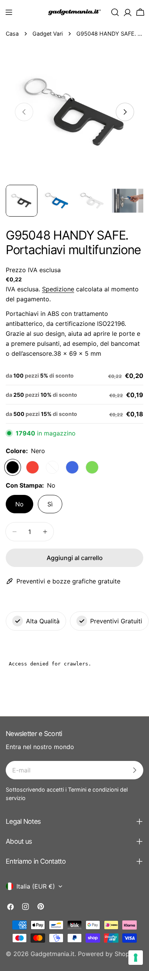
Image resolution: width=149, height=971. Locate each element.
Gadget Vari (47, 33)
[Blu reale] (72, 467)
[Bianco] (52, 467)
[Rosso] (32, 467)
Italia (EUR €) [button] (35, 886)
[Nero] (12, 467)
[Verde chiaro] (92, 467)
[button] (8, 12)
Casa (12, 33)
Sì (50, 504)
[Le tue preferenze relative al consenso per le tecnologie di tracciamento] (135, 957)
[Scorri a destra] (125, 112)
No (19, 504)
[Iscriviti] (134, 770)
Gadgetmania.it (52, 954)
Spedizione (58, 289)
